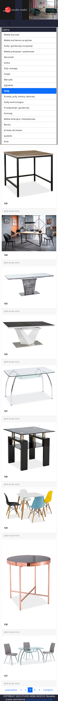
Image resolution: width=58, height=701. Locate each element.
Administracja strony (36, 699)
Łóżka (7, 62)
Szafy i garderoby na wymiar (18, 45)
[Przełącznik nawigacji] (8, 23)
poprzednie (11, 689)
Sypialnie (8, 85)
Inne (6, 141)
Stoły (6, 90)
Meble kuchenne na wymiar (18, 40)
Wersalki (8, 79)
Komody (8, 113)
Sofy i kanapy (10, 68)
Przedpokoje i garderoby (16, 107)
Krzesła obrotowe (13, 130)
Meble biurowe (11, 34)
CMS (50, 699)
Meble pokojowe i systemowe (19, 51)
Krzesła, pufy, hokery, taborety (19, 96)
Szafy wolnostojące (13, 102)
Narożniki (9, 57)
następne (48, 689)
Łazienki (8, 135)
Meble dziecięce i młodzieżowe (19, 119)
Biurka (7, 124)
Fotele (7, 74)
